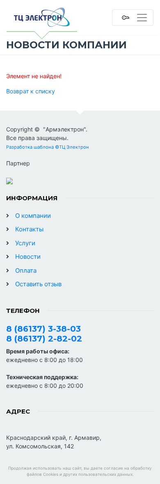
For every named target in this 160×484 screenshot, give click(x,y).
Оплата (26, 270)
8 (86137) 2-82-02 (44, 339)
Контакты (29, 229)
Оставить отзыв (38, 284)
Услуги (25, 243)
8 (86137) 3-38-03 (43, 329)
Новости (28, 256)
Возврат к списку (30, 91)
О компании (33, 215)
